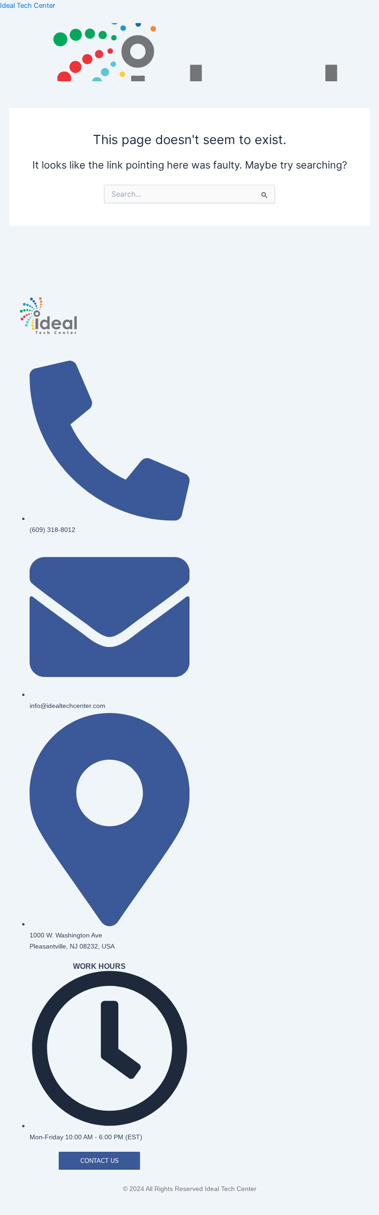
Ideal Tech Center (27, 5)
